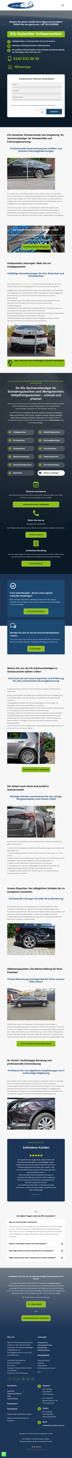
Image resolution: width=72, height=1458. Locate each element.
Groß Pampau (19, 415)
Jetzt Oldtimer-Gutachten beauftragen (36, 1044)
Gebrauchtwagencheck (22, 465)
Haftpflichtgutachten (52, 432)
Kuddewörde (25, 418)
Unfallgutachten (27, 284)
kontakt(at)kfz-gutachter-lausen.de (53, 1425)
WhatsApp (23, 67)
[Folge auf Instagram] (23, 1379)
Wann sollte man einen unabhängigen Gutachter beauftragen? (39, 361)
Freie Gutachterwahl (36, 611)
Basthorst (28, 412)
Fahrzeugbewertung (52, 440)
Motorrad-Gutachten (21, 457)
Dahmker (42, 412)
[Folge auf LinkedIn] (28, 1379)
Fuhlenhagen (58, 412)
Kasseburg (59, 415)
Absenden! (54, 112)
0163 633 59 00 (26, 59)
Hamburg (41, 1363)
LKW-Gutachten (50, 448)
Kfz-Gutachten (19, 440)
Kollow (17, 418)
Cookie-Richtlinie (12, 1398)
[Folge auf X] (19, 1379)
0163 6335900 (36, 649)
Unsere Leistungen (51, 473)
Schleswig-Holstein (44, 1360)
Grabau (11, 415)
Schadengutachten (54, 1283)
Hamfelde (38, 415)
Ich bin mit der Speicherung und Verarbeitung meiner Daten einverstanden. (35, 105)
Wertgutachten (19, 448)
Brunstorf (35, 412)
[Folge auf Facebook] (9, 1379)
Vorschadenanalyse (51, 465)
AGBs (9, 1396)
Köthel (12, 418)
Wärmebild (17, 473)
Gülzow (31, 415)
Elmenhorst (49, 412)
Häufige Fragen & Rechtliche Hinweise (19, 1414)
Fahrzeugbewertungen (45, 1345)
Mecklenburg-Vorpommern (46, 1368)
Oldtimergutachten (51, 457)
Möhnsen (33, 418)
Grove (27, 415)
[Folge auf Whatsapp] (33, 1379)
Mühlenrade (40, 418)
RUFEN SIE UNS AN (36, 535)
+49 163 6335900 (49, 24)
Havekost (45, 415)
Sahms (51, 418)
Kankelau (52, 415)
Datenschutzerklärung (14, 1393)
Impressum (11, 1391)
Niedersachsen (42, 1365)
